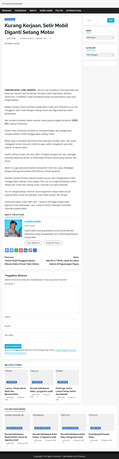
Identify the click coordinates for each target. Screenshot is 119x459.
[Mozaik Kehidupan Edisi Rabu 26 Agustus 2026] (73, 422)
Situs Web (9, 335)
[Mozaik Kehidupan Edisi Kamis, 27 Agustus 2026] (45, 422)
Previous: (22, 260)
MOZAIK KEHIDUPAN (14, 428)
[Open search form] (116, 10)
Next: (62, 260)
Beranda (6, 11)
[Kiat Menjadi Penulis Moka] (101, 422)
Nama (8, 317)
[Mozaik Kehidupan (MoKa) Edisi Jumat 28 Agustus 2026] (17, 422)
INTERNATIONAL (74, 11)
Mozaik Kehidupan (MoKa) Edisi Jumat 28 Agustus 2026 (16, 437)
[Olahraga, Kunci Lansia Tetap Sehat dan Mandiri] (67, 377)
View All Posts (53, 242)
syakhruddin (11, 38)
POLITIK (59, 11)
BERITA (33, 11)
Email (8, 326)
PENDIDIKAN (20, 11)
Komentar (10, 284)
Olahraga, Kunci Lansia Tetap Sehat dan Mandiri (66, 391)
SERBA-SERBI (46, 11)
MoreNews (68, 456)
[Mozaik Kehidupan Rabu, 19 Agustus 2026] (41, 377)
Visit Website (33, 242)
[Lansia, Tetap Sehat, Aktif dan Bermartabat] (16, 377)
